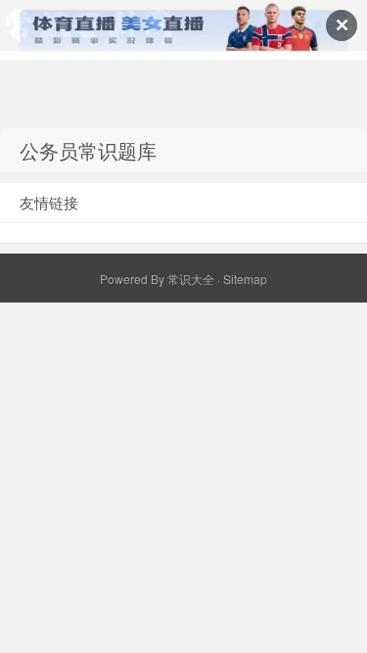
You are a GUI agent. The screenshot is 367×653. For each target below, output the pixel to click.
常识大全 (190, 278)
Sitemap (245, 278)
